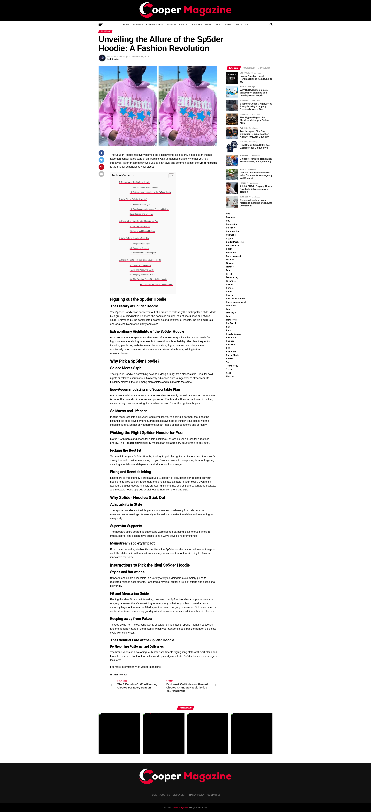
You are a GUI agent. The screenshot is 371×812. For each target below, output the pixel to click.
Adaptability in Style (141, 244)
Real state (231, 337)
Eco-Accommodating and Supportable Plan (151, 209)
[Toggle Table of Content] (169, 175)
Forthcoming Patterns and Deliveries (158, 284)
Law (228, 309)
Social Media (232, 355)
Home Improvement (236, 302)
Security (230, 344)
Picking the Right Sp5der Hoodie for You (139, 221)
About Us (165, 795)
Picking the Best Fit (141, 226)
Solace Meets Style (141, 205)
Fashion (171, 24)
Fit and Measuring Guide (143, 270)
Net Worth (231, 323)
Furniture (231, 281)
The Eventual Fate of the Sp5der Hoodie (150, 279)
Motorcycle (232, 320)
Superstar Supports (141, 248)
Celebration (232, 224)
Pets (228, 330)
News (208, 24)
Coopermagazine (151, 666)
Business (138, 24)
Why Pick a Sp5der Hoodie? (134, 199)
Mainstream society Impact (144, 253)
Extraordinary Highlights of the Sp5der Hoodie (152, 192)
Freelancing (232, 277)
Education (231, 252)
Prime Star (115, 59)
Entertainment (154, 24)
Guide (229, 291)
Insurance (231, 305)
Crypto (229, 238)
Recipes (230, 341)
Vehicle (230, 376)
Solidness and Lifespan (143, 214)
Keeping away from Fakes (144, 274)
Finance (230, 263)
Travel (227, 24)
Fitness (230, 267)
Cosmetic (231, 235)
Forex (229, 274)
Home (126, 24)
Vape (228, 373)
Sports (229, 359)
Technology (232, 366)
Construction (233, 231)
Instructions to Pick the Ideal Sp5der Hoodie (141, 260)
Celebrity (230, 228)
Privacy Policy (196, 795)
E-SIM (229, 249)
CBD (228, 221)
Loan (228, 316)
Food (228, 270)
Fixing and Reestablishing (144, 231)
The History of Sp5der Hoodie (145, 187)
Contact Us (241, 24)
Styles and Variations (142, 265)
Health (183, 24)
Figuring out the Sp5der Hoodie (135, 182)
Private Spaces (233, 334)
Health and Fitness (235, 298)
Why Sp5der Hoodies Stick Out (135, 238)
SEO (228, 348)
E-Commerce (232, 245)
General (230, 288)
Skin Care (231, 352)
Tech (217, 24)
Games (229, 284)
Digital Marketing (235, 242)
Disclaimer (179, 795)
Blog (228, 214)
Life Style (196, 24)
